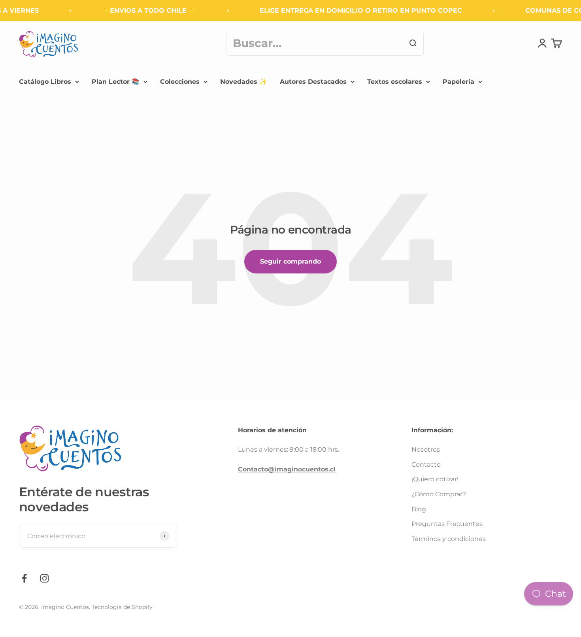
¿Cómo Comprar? (438, 494)
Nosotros (425, 449)
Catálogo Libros (45, 81)
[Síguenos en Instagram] (44, 578)
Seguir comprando (290, 261)
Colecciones (180, 81)
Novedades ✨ (243, 81)
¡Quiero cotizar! (434, 479)
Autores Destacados (313, 81)
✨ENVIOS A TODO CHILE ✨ (144, 10)
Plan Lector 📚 (116, 81)
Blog (418, 509)
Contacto (426, 464)
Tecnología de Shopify (122, 607)
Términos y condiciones (448, 539)
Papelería (458, 81)
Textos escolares (394, 81)
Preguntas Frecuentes (447, 524)
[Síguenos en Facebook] (24, 578)
